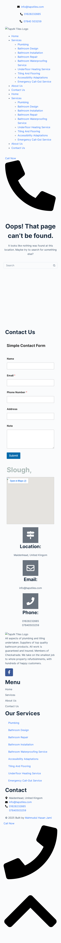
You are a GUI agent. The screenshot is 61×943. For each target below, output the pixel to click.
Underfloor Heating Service (34, 69)
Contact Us (18, 89)
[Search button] (54, 265)
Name (10, 358)
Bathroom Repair (28, 56)
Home (14, 36)
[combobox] (27, 265)
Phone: (30, 612)
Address (12, 409)
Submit (13, 455)
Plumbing (23, 44)
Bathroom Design (28, 48)
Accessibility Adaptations (33, 77)
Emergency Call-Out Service (34, 81)
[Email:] (30, 568)
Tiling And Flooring (29, 73)
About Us (17, 85)
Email (11, 375)
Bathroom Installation (30, 52)
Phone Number (17, 392)
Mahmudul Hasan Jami (38, 817)
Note (10, 425)
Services (16, 40)
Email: (30, 579)
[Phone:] (30, 601)
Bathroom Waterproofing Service (27, 751)
